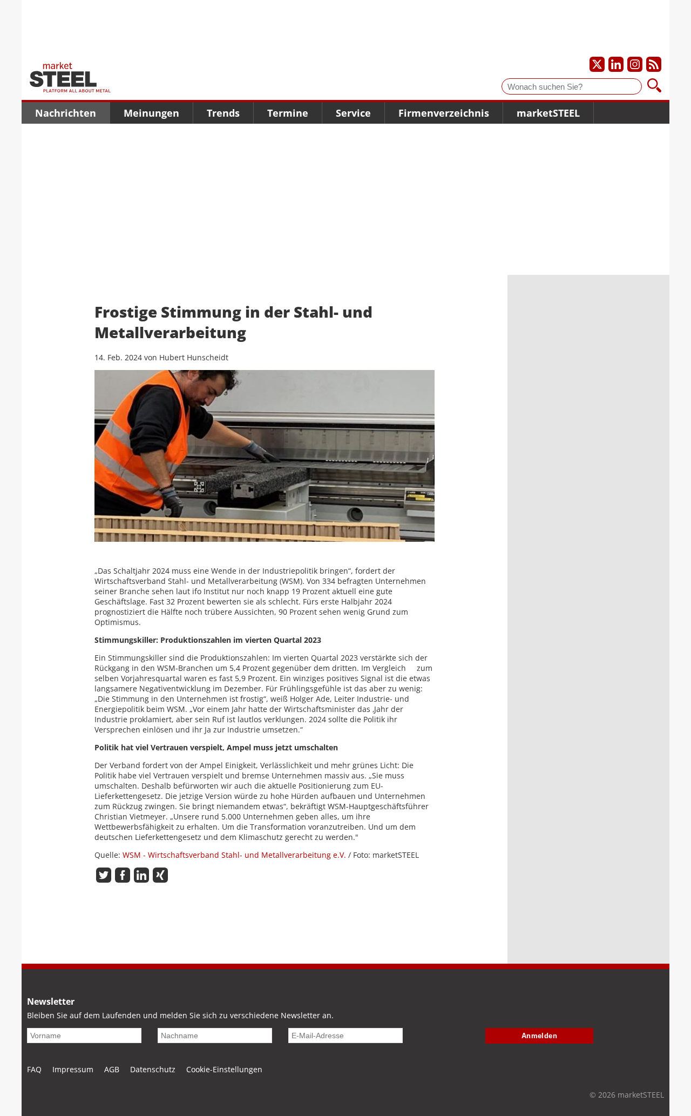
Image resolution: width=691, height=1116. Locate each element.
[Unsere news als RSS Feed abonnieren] (653, 64)
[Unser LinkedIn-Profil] (616, 64)
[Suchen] (654, 86)
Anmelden (539, 1036)
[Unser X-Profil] (597, 64)
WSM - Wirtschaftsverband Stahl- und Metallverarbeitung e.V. (234, 855)
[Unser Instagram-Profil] (634, 64)
